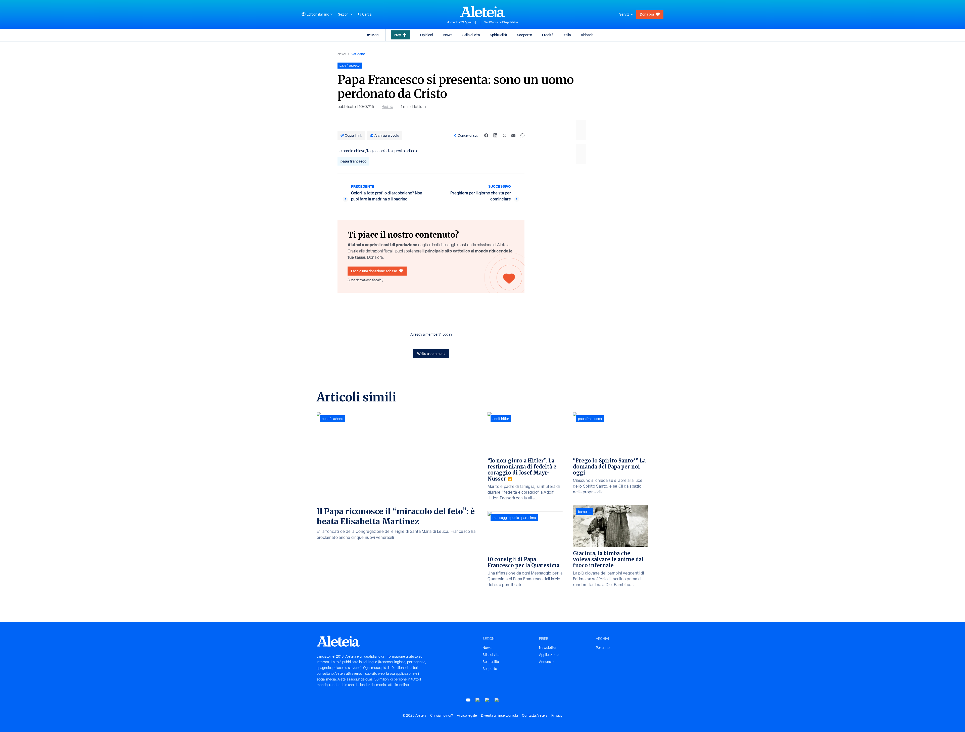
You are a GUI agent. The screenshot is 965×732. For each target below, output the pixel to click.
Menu (375, 34)
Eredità (547, 34)
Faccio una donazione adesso (374, 271)
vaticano (358, 53)
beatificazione (332, 418)
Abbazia (587, 34)
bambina (584, 511)
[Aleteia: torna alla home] (482, 11)
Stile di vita (471, 34)
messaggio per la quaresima (514, 517)
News (447, 34)
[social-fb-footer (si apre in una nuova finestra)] (477, 700)
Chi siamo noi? (441, 715)
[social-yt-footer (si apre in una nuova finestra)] (468, 700)
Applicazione (549, 654)
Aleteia (387, 106)
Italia (567, 34)
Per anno (603, 647)
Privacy (556, 715)
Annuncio (546, 661)
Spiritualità (498, 34)
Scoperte (524, 34)
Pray (397, 34)
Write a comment (431, 353)
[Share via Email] (513, 135)
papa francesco (353, 161)
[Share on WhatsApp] (522, 135)
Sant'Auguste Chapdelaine (501, 22)
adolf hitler (501, 418)
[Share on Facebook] (486, 135)
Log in (447, 334)
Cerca (366, 14)
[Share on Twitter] (504, 135)
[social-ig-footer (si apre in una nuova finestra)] (497, 700)
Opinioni (426, 34)
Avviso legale (467, 715)
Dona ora (647, 14)
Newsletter (548, 647)
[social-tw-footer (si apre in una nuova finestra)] (487, 700)
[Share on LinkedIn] (495, 135)
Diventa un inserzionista (499, 715)
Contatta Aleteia (534, 715)
